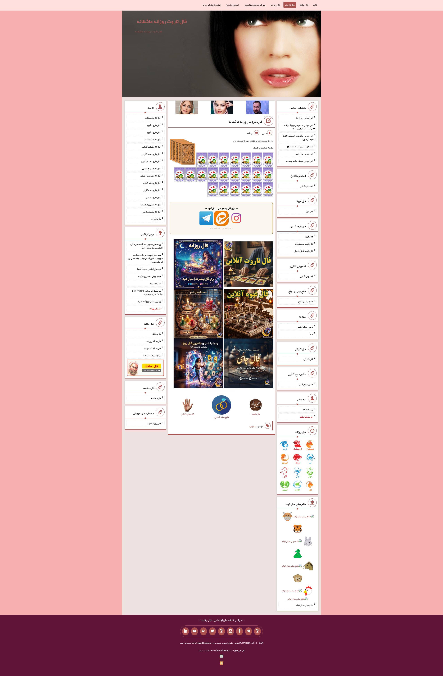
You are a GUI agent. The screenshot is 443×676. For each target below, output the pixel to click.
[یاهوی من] (257, 631)
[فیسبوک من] (239, 631)
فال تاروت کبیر (154, 125)
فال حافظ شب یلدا (152, 348)
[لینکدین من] (185, 631)
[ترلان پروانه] (222, 108)
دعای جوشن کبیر (305, 326)
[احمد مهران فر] (257, 108)
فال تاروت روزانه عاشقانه (162, 21)
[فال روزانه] (198, 264)
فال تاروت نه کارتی (152, 182)
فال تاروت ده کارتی (152, 190)
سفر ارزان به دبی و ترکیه (149, 276)
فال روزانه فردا (154, 423)
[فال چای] (248, 364)
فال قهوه (309, 236)
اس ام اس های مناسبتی (254, 4)
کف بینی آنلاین (306, 276)
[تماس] (221, 631)
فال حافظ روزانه (153, 341)
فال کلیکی (308, 359)
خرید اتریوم (155, 283)
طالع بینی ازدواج (305, 301)
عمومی (253, 426)
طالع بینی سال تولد (304, 605)
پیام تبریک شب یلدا (152, 355)
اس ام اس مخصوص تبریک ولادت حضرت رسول (299, 137)
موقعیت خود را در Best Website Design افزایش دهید (147, 292)
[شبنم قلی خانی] (186, 108)
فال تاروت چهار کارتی (151, 161)
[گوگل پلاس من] (203, 631)
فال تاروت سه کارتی (151, 153)
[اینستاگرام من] (230, 631)
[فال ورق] (198, 364)
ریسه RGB (308, 409)
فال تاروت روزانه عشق (150, 204)
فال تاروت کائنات (153, 139)
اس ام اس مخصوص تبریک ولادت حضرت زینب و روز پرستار (299, 127)
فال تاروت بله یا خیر (151, 211)
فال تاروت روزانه (153, 117)
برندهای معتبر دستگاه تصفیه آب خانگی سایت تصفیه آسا (146, 246)
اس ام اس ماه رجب (304, 153)
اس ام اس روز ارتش (304, 117)
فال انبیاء (309, 211)
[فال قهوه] (248, 314)
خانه (315, 4)
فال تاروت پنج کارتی (151, 168)
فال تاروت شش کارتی (151, 175)
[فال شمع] (198, 314)
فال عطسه (156, 398)
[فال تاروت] (248, 264)
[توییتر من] (212, 631)
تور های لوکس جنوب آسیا (149, 269)
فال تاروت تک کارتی (151, 146)
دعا (311, 333)
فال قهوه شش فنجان (303, 251)
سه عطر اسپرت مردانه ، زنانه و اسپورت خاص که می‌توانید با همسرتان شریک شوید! (145, 258)
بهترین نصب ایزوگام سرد (149, 301)
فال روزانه (275, 4)
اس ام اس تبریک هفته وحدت (299, 160)
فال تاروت (290, 4)
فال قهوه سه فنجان (304, 243)
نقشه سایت (204, 650)
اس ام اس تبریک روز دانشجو (300, 146)
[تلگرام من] (248, 631)
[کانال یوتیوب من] (194, 631)
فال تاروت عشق (153, 197)
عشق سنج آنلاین (305, 384)
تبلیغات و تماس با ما (211, 4)
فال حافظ (304, 4)
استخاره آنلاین (232, 4)
